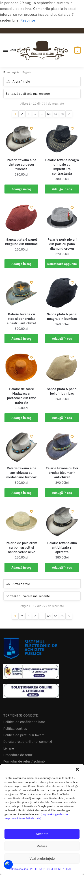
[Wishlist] (31, 128)
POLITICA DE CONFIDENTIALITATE (51, 869)
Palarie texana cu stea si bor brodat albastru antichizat (21, 318)
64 (55, 114)
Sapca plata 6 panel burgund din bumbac (21, 241)
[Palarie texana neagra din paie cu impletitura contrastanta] (62, 139)
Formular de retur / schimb (24, 761)
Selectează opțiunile (62, 264)
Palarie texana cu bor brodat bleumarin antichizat (61, 472)
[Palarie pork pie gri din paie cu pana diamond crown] (62, 218)
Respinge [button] (27, 20)
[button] (77, 769)
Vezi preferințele (42, 858)
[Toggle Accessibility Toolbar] (8, 864)
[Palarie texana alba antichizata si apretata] (62, 522)
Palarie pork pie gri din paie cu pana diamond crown (62, 244)
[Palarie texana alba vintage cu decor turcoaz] (21, 139)
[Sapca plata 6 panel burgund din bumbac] (21, 218)
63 (49, 114)
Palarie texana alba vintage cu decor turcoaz (21, 164)
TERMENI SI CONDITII (21, 715)
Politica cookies (18, 869)
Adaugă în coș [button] (21, 189)
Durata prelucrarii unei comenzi (27, 741)
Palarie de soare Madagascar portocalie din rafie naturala (21, 396)
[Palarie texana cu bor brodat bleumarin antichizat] (62, 447)
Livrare (8, 748)
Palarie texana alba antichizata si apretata (62, 547)
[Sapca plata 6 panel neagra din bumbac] (62, 293)
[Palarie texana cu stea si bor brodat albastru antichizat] (21, 293)
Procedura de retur (17, 755)
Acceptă (42, 834)
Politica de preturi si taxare (24, 735)
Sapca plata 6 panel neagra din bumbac (62, 316)
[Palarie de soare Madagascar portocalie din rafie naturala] (21, 367)
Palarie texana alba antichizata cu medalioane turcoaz (21, 472)
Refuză (42, 846)
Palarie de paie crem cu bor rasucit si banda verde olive (21, 547)
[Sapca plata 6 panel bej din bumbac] (62, 367)
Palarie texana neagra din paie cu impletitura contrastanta (62, 167)
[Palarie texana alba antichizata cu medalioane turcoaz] (21, 447)
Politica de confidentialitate (24, 722)
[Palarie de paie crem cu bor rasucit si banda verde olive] (21, 522)
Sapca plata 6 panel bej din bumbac (62, 391)
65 (62, 114)
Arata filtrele (21, 81)
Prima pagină (11, 72)
